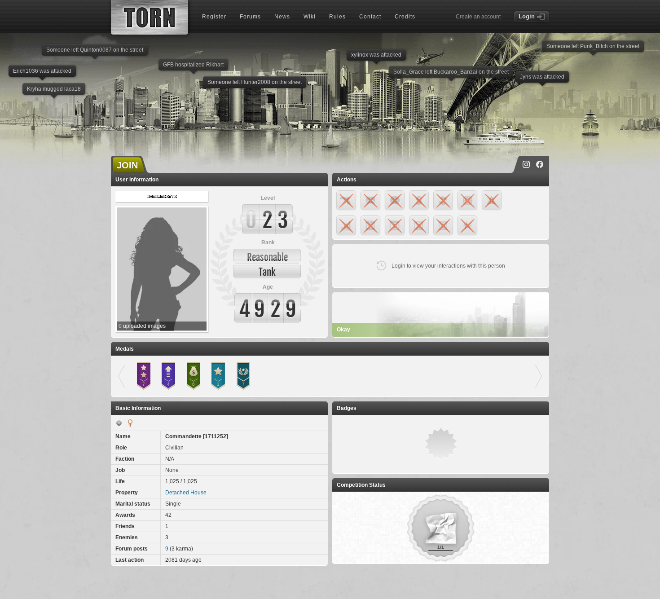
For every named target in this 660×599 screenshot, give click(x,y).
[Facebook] (539, 164)
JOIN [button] (127, 165)
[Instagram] (526, 164)
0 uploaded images (142, 326)
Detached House (186, 492)
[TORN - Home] (149, 17)
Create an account (478, 16)
